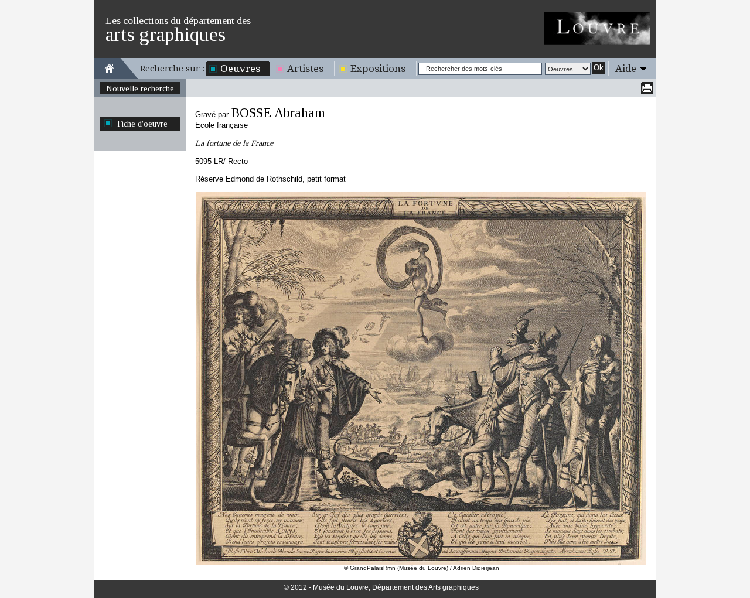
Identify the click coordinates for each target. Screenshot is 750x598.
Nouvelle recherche (140, 88)
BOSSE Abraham (278, 112)
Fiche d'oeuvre (142, 123)
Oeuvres (240, 68)
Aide (625, 68)
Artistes (305, 68)
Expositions (377, 68)
